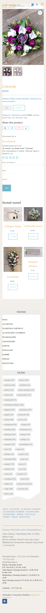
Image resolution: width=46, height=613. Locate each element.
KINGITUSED (8, 363)
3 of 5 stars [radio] (10, 157)
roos (22, 469)
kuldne (26, 424)
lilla (13, 118)
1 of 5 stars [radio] (3, 157)
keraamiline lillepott (14, 405)
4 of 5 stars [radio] (13, 157)
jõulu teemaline (26, 390)
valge (25, 118)
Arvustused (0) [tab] (8, 136)
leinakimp (10, 429)
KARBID (5, 354)
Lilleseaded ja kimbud (19, 115)
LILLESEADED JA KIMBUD (13, 333)
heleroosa (10, 385)
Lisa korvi (19, 108)
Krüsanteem (11, 424)
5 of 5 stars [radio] (17, 157)
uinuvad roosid (25, 484)
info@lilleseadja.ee (9, 562)
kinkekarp (25, 410)
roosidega (10, 479)
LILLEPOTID (7, 324)
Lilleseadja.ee (11, 4)
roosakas (22, 474)
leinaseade (26, 429)
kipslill (9, 415)
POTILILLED (7, 350)
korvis (23, 420)
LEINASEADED (8, 341)
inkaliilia (36, 115)
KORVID (5, 346)
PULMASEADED (9, 337)
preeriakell (10, 459)
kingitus (10, 410)
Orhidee (9, 454)
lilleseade (19, 118)
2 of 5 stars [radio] (6, 157)
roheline (9, 469)
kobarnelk (23, 415)
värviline (23, 489)
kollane (9, 420)
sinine (25, 479)
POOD (4, 320)
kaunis (9, 395)
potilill (23, 454)
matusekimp (26, 444)
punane (9, 464)
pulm (24, 459)
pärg (22, 464)
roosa (8, 474)
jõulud (9, 390)
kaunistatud (10, 400)
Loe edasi (13, 236)
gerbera (24, 380)
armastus (9, 380)
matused (10, 444)
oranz (20, 449)
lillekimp (10, 434)
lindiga (25, 439)
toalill (9, 484)
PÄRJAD (5, 359)
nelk (8, 449)
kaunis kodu (6, 118)
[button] (40, 13)
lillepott (25, 434)
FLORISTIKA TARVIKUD (12, 328)
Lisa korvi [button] (33, 236)
